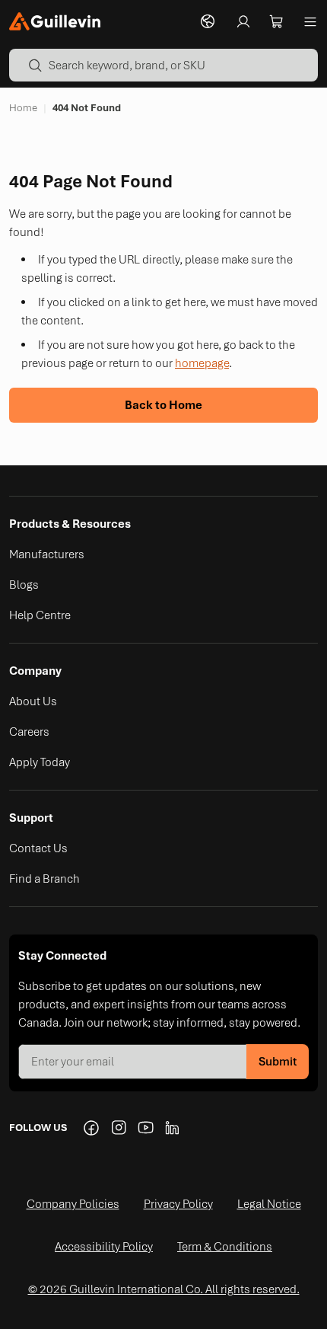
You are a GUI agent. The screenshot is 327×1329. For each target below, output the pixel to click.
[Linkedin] (173, 1128)
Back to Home (163, 405)
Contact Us (38, 848)
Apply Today (39, 762)
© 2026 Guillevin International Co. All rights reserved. (164, 1289)
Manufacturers (46, 554)
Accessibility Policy (104, 1246)
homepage (202, 363)
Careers (29, 732)
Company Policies (73, 1204)
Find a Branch (44, 879)
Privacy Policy (178, 1204)
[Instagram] (119, 1128)
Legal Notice (269, 1204)
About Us (33, 701)
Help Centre (40, 615)
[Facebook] (91, 1128)
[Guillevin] (54, 21)
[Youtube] (146, 1128)
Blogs (24, 585)
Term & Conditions (224, 1246)
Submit (278, 1061)
